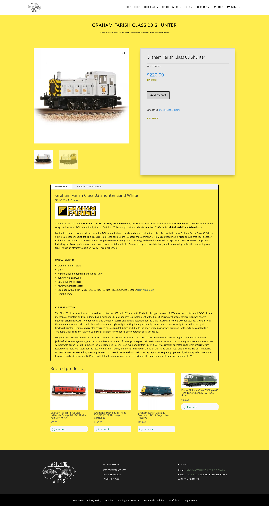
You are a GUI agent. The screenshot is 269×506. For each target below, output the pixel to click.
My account (191, 500)
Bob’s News (78, 500)
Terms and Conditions (154, 500)
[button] (124, 53)
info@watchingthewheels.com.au (206, 470)
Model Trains (170, 7)
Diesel (135, 32)
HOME (128, 7)
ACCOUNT (202, 7)
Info (187, 7)
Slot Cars (150, 7)
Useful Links (175, 500)
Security (108, 500)
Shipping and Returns (127, 500)
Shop (137, 7)
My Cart (218, 7)
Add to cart (158, 95)
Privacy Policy (94, 500)
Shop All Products (108, 32)
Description (61, 186)
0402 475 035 (192, 474)
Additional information (89, 186)
